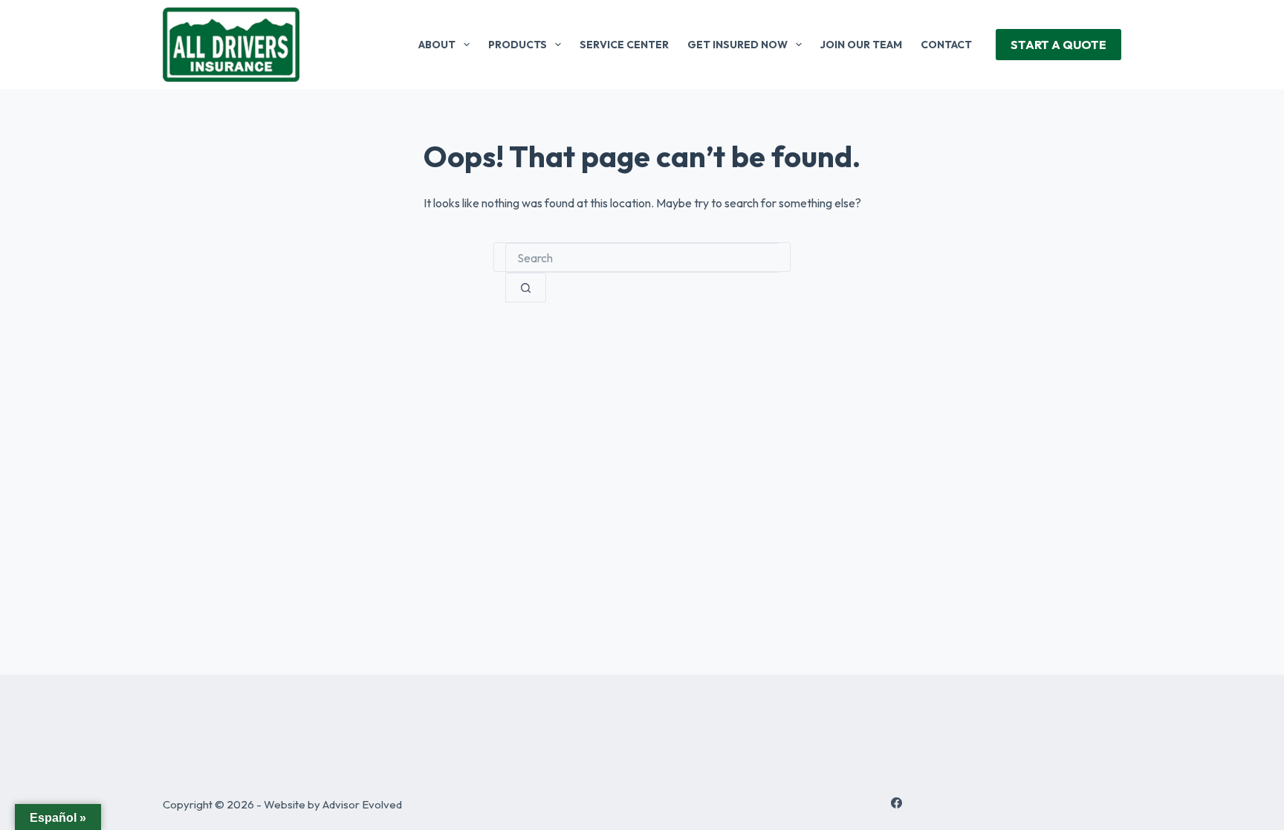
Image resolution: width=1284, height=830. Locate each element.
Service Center (624, 44)
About (436, 44)
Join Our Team (861, 44)
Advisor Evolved (362, 804)
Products (517, 44)
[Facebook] (896, 802)
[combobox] (642, 258)
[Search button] (525, 287)
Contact (946, 44)
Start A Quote (1058, 44)
